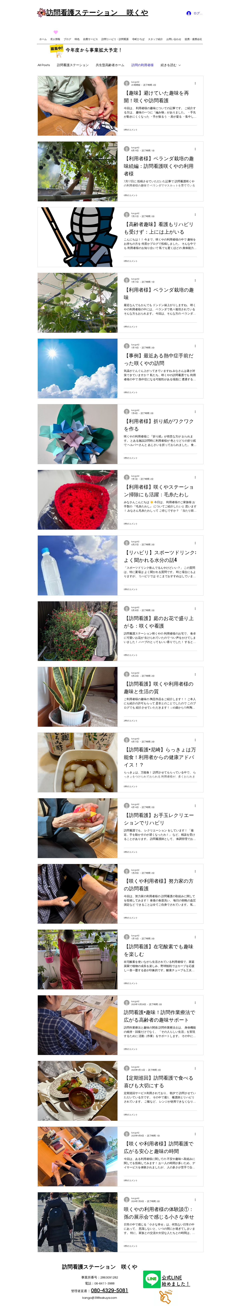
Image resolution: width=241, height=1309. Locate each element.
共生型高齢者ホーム (110, 65)
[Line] (152, 1279)
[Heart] (55, 32)
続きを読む (169, 65)
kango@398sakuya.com (99, 1297)
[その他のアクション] (196, 83)
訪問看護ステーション (73, 65)
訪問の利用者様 (142, 65)
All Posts (44, 65)
